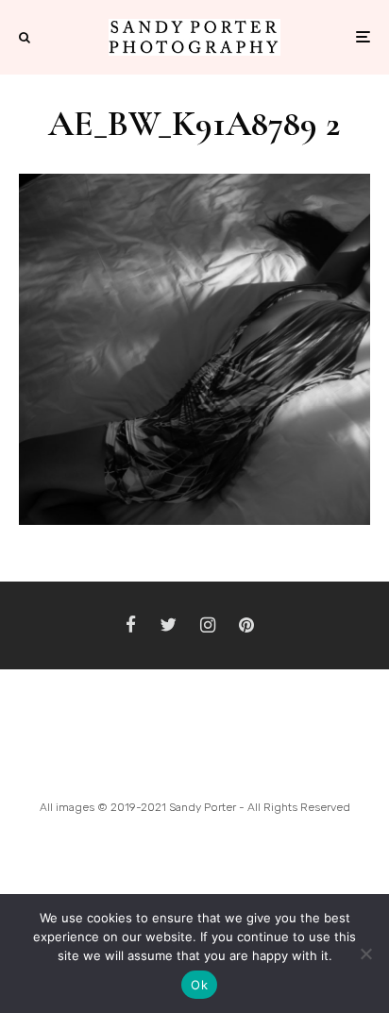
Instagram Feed (195, 761)
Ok (199, 984)
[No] (365, 953)
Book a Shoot (76, 761)
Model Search (314, 761)
